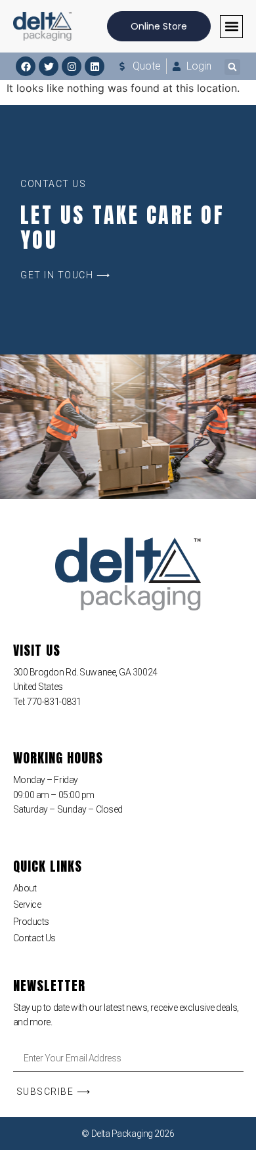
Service (27, 904)
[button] (231, 26)
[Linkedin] (94, 66)
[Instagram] (71, 66)
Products (31, 921)
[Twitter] (48, 66)
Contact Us (34, 938)
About (25, 888)
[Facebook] (25, 66)
